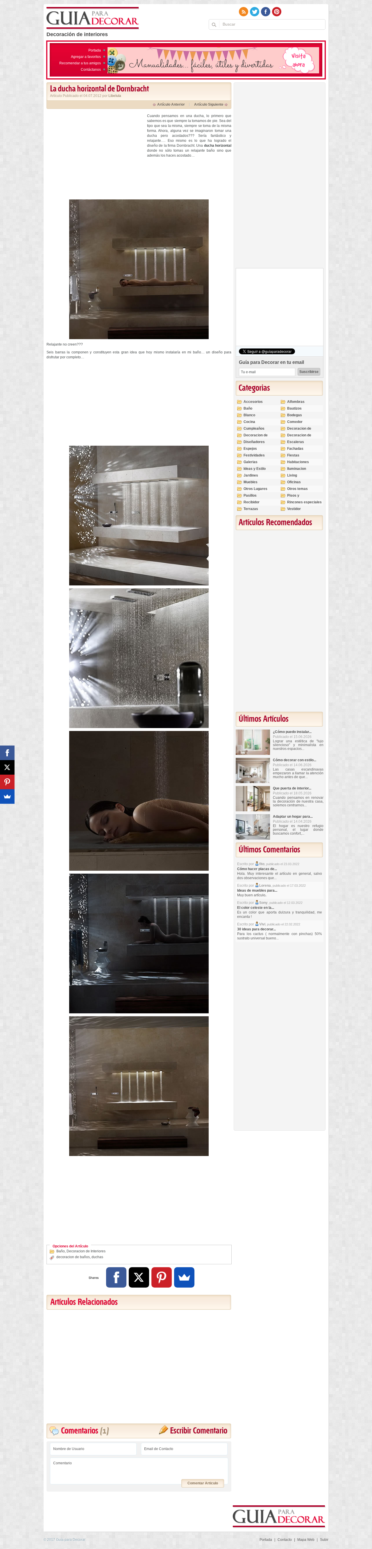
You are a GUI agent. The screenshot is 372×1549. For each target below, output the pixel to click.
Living (292, 475)
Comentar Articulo (202, 1483)
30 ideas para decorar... (256, 929)
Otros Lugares (255, 489)
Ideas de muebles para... (257, 890)
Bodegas (294, 415)
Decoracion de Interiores (86, 1251)
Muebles (250, 482)
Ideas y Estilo (255, 469)
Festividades (254, 455)
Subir (324, 1540)
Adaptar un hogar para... (293, 817)
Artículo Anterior (171, 104)
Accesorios (253, 402)
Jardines (251, 475)
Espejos (250, 449)
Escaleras (295, 442)
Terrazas (251, 509)
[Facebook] (116, 1277)
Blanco (249, 415)
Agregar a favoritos (86, 57)
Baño (60, 1251)
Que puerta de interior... (292, 788)
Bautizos (294, 408)
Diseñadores (254, 442)
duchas (97, 1257)
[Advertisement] (95, 154)
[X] (139, 1277)
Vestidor (294, 509)
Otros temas (297, 489)
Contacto (285, 1540)
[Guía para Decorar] (92, 18)
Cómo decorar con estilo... (294, 760)
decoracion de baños (73, 1257)
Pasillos (250, 495)
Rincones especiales (304, 502)
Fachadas (295, 449)
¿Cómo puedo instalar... (292, 732)
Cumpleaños (254, 428)
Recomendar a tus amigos (80, 63)
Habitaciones (298, 462)
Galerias (250, 462)
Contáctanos (91, 70)
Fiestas (293, 455)
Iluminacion (296, 469)
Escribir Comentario (198, 1431)
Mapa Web (305, 1540)
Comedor (295, 422)
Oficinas (294, 482)
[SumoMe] (184, 1277)
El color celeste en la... (255, 908)
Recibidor (252, 502)
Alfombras (296, 402)
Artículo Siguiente (208, 104)
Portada (94, 50)
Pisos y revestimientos (299, 497)
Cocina (249, 422)
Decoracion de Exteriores (299, 431)
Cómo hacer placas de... (257, 869)
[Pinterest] (161, 1277)
